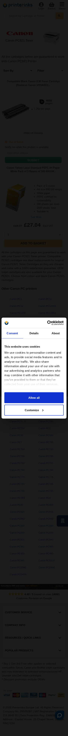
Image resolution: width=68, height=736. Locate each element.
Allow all (34, 397)
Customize (32, 410)
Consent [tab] (12, 333)
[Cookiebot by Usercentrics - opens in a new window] (48, 322)
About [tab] (56, 333)
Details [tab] (34, 333)
